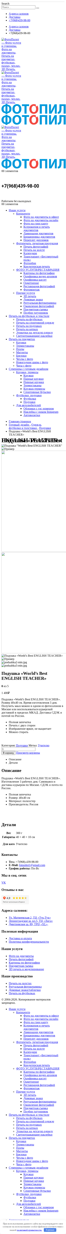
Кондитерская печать (36, 266)
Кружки (21, 342)
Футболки (29, 398)
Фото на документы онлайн (40, 220)
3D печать (29, 296)
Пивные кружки (33, 382)
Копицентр (23, 213)
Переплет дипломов (36, 240)
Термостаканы (25, 345)
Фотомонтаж (31, 289)
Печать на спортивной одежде (35, 322)
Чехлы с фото (24, 359)
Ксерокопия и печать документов (36, 228)
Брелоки (21, 355)
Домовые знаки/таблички (25, 989)
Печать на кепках (27, 329)
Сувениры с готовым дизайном (28, 368)
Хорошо (50, 1229)
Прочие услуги (25, 292)
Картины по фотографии (39, 273)
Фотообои (29, 263)
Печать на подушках (29, 326)
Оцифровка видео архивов (40, 276)
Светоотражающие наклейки (34, 335)
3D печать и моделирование (26, 969)
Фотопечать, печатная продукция (37, 243)
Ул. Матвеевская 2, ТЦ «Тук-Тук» (30, 917)
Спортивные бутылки (37, 392)
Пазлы (20, 349)
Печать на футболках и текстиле (29, 316)
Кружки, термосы (27, 372)
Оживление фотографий (38, 306)
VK (3, 882)
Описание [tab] (15, 759)
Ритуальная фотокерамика (39, 302)
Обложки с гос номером (38, 408)
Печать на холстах (20, 983)
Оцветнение (31, 283)
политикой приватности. (29, 1229)
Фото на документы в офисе (41, 216)
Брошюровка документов (39, 236)
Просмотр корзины (28, 752)
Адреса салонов (19, 13)
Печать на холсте (34, 249)
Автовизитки (31, 415)
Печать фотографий (35, 246)
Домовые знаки (33, 299)
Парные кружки (33, 378)
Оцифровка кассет (35, 279)
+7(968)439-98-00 (19, 20)
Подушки (29, 402)
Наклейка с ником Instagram (40, 411)
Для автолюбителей (28, 405)
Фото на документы (21, 956)
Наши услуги (17, 210)
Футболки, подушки (29, 395)
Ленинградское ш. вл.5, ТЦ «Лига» (31, 920)
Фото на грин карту (35, 223)
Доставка (14, 17)
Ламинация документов (38, 233)
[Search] (37, 8)
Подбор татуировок (35, 312)
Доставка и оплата (20, 938)
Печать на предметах (22, 339)
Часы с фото (23, 365)
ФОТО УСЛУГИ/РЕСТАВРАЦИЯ (37, 269)
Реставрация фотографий (39, 286)
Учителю (43, 745)
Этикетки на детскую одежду (34, 332)
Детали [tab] (13, 762)
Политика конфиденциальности (29, 941)
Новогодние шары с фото (32, 362)
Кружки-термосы (34, 388)
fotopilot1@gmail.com (32, 865)
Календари (30, 253)
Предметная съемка (35, 309)
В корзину (8, 753)
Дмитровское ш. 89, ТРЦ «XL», (28, 924)
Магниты (22, 352)
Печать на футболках (29, 319)
